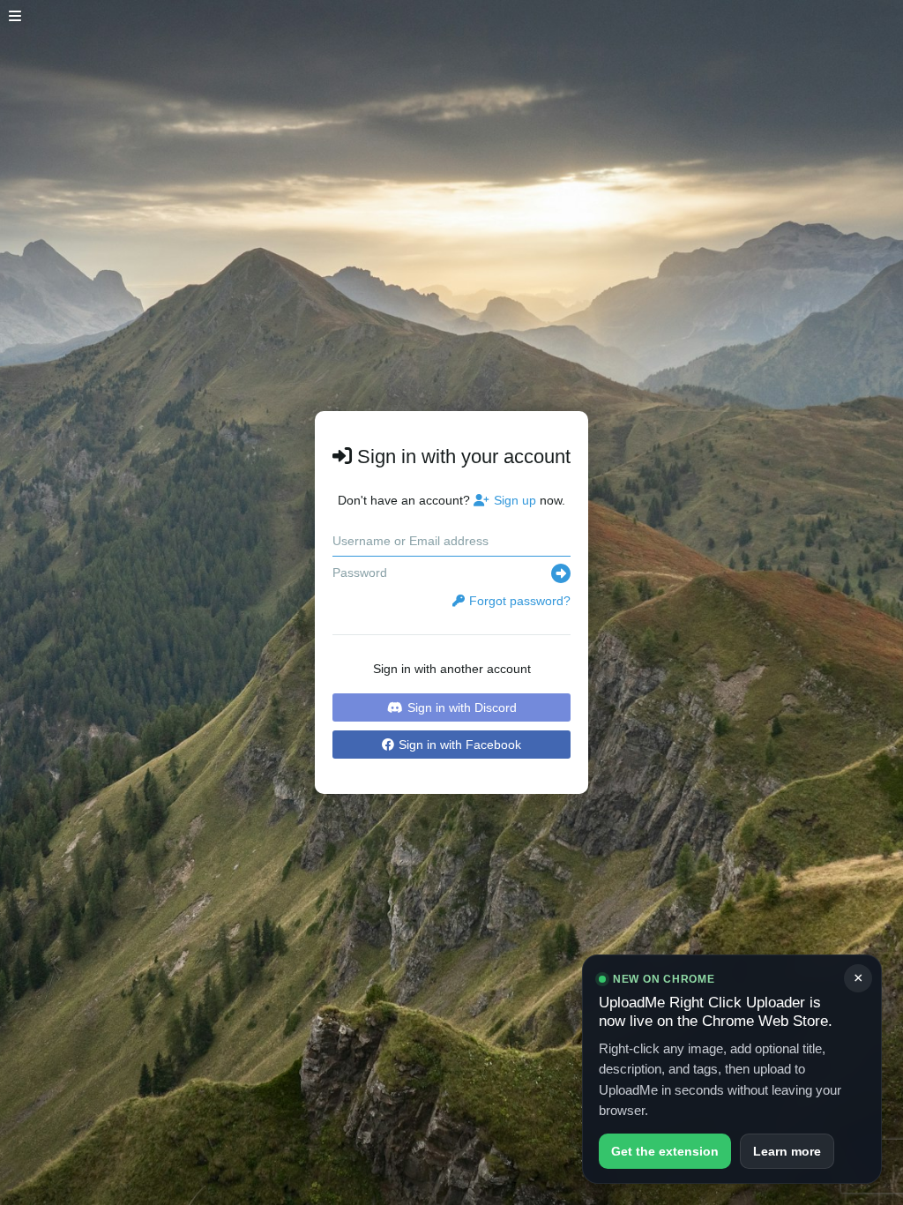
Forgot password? (520, 601)
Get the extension (665, 1151)
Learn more (787, 1151)
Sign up (515, 500)
